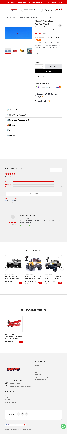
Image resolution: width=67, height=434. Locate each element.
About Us (37, 365)
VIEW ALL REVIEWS (52, 33)
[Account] (46, 10)
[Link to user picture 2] (33, 228)
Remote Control (9, 274)
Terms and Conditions (40, 379)
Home (6, 17)
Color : (37, 53)
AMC (6, 395)
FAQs (36, 372)
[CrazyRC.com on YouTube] (26, 414)
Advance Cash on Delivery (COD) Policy (44, 370)
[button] (38, 33)
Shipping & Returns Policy (41, 377)
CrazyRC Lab (8, 400)
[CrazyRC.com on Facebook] (18, 414)
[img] (12, 222)
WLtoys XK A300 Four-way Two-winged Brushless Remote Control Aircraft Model (13, 336)
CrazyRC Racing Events (11, 402)
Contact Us (37, 367)
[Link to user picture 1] (24, 228)
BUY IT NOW (48, 71)
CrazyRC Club (8, 397)
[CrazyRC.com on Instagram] (22, 414)
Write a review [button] (34, 193)
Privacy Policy (38, 374)
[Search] (40, 10)
